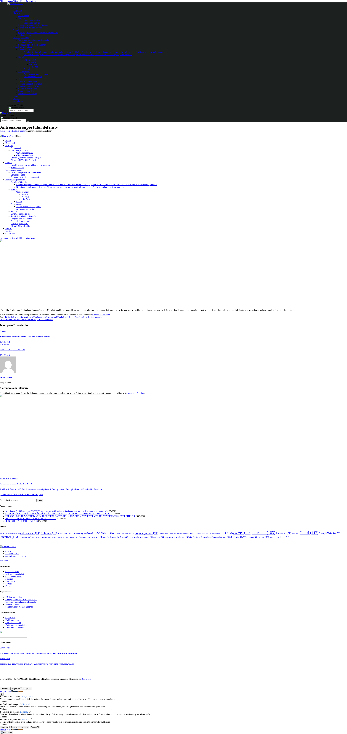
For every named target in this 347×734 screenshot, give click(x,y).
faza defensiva (27, 317)
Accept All (26, 689)
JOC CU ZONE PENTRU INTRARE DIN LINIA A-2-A (30, 518)
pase (124, 537)
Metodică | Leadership (83, 489)
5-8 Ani (13, 489)
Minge (105, 537)
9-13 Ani (21, 489)
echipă (227, 533)
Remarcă (26, 704)
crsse (175, 533)
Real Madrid (238, 537)
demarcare (206, 533)
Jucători (9, 537)
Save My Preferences (19, 727)
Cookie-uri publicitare (12, 719)
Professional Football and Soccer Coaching (64, 317)
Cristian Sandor (165, 533)
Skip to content (6, 1)
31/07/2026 (5, 648)
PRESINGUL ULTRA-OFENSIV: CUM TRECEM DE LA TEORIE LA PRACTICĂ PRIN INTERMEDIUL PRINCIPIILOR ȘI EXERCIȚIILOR (70, 516)
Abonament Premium (101, 315)
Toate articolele (11, 131)
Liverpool (25, 537)
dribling (216, 533)
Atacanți (82, 533)
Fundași (36, 317)
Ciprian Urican (120, 533)
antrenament (30, 533)
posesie (159, 537)
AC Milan (5, 533)
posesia (43, 317)
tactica (263, 537)
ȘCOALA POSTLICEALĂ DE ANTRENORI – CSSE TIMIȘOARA (21, 495)
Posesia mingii (145, 537)
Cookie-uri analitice (11, 712)
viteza (283, 537)
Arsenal (62, 533)
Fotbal (309, 533)
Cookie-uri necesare (11, 697)
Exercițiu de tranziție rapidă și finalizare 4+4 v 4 (16, 484)
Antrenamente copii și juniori (38, 489)
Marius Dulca (72, 537)
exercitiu (17, 317)
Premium (22, 131)
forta (295, 533)
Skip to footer (31, 1)
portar (133, 537)
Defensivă (9, 317)
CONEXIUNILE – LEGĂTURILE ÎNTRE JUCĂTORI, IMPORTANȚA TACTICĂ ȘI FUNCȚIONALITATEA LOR (57, 514)
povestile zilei (172, 537)
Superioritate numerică (92, 317)
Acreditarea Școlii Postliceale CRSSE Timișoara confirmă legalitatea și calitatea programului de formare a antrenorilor (55, 511)
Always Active (26, 697)
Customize (5, 689)
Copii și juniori (58, 489)
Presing (184, 537)
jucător (335, 533)
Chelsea (107, 533)
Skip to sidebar (19, 1)
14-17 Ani (4, 478)
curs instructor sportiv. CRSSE (190, 533)
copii (131, 533)
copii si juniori (146, 533)
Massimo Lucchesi (89, 537)
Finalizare (283, 533)
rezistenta (251, 537)
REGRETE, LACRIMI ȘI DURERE (21, 521)
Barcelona (93, 533)
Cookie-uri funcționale (12, 704)
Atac (73, 533)
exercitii (242, 533)
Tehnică (273, 537)
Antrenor (49, 533)
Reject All (16, 689)
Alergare (15, 533)
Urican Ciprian (6, 377)
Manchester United (56, 537)
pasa (116, 537)
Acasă (2, 131)
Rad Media (86, 679)
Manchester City (39, 537)
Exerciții (69, 489)
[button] (3, 319)
